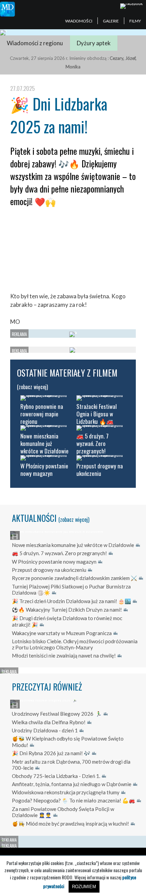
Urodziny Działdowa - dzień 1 (45, 730)
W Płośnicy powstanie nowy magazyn (54, 562)
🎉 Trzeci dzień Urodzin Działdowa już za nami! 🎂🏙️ (71, 601)
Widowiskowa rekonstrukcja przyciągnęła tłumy (66, 792)
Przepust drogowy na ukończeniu (49, 570)
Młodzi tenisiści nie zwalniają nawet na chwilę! (64, 655)
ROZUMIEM (84, 886)
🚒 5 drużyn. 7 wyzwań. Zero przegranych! (59, 553)
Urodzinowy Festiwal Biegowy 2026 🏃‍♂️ (57, 714)
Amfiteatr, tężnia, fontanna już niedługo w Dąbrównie (71, 784)
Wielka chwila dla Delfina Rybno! (49, 722)
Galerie (111, 20)
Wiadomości (78, 20)
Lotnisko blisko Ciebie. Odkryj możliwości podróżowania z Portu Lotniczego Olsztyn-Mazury (75, 644)
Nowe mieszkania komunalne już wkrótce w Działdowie (73, 545)
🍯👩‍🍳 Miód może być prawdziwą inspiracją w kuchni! (70, 823)
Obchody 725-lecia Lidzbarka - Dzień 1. (56, 776)
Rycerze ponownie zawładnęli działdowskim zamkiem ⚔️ (74, 578)
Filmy (135, 20)
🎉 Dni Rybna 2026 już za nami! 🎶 (51, 753)
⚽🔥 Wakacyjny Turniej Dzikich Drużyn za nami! (67, 610)
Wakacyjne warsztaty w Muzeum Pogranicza (62, 633)
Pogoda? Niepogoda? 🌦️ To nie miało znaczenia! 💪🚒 (73, 800)
